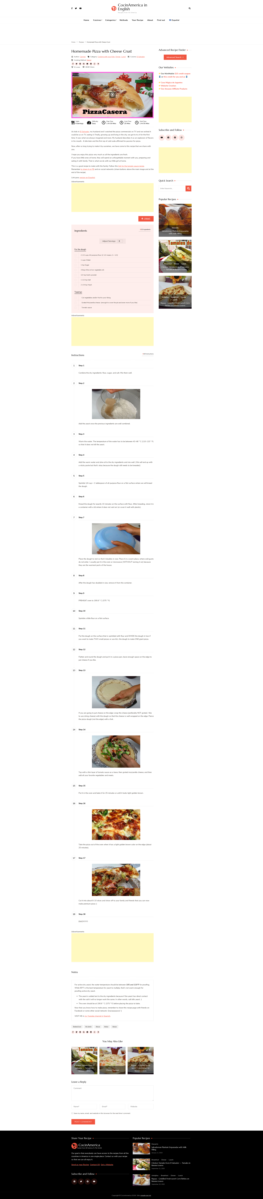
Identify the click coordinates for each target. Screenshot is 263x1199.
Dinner (117, 57)
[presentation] (73, 95)
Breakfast (168, 264)
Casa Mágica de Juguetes (171, 82)
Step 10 (82, 611)
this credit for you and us (175, 77)
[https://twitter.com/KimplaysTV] (81, 1182)
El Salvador (141, 57)
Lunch (123, 57)
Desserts (175, 228)
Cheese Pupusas (112, 1070)
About (150, 20)
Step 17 (82, 858)
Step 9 (81, 593)
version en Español (87, 177)
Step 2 (81, 383)
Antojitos (165, 297)
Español (175, 20)
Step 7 (81, 517)
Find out (161, 20)
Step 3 (81, 434)
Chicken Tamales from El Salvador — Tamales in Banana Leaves (84, 1068)
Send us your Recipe (80, 1164)
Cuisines (97, 20)
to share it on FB (87, 169)
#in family (88, 1027)
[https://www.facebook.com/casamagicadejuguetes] (168, 138)
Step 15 (82, 785)
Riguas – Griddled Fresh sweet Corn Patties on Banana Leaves (140, 1068)
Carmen (83, 57)
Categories (110, 20)
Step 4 (81, 455)
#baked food (77, 1027)
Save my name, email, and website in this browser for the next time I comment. (102, 1113)
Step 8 (81, 575)
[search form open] (190, 8)
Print (147, 218)
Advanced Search (174, 57)
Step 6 (81, 496)
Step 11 (82, 628)
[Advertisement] (112, 197)
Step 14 (82, 729)
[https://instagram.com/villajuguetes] (181, 138)
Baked (89, 60)
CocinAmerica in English (132, 7)
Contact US (95, 1164)
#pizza (114, 1027)
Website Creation (168, 86)
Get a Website (107, 1164)
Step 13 (82, 670)
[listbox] (112, 95)
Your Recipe (137, 20)
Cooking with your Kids (106, 57)
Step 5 (81, 476)
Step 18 (82, 914)
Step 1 (81, 365)
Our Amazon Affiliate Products (174, 89)
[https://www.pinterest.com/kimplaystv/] (175, 138)
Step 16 (82, 803)
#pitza (106, 1027)
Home (86, 20)
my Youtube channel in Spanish (97, 1016)
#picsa (98, 1027)
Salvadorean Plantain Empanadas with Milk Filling (175, 232)
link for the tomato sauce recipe (131, 166)
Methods (124, 20)
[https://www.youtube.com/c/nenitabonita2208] (162, 138)
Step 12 (82, 649)
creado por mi (145, 1195)
